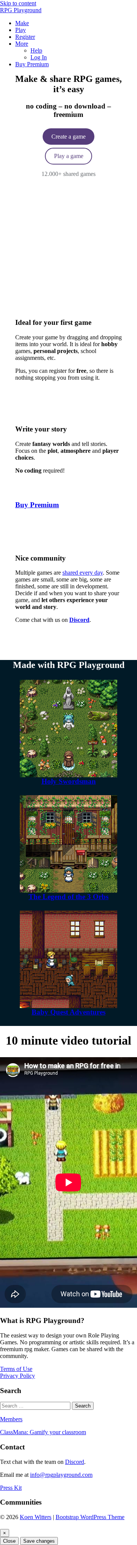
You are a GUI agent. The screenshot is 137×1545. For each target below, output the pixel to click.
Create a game (68, 136)
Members (11, 1419)
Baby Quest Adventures (68, 1012)
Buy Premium (37, 505)
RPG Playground (20, 10)
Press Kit (11, 1487)
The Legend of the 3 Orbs (68, 897)
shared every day (82, 572)
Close (9, 1541)
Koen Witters (35, 1517)
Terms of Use (16, 1369)
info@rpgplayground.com (61, 1475)
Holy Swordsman (68, 781)
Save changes (39, 1541)
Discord (74, 1462)
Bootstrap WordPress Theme (90, 1517)
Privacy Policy (17, 1375)
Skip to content (18, 3)
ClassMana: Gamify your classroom (43, 1432)
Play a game (68, 156)
